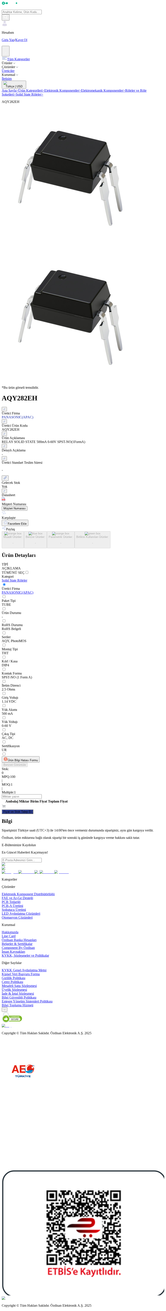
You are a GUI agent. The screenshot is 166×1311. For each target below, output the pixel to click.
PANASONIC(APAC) (17, 592)
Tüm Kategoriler (18, 59)
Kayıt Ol (21, 40)
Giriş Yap (8, 40)
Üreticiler (8, 71)
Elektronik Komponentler (62, 90)
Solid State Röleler (29, 94)
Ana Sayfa (10, 90)
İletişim (7, 78)
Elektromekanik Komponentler (103, 90)
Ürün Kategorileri (31, 90)
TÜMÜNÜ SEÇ (13, 572)
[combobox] (4, 1009)
